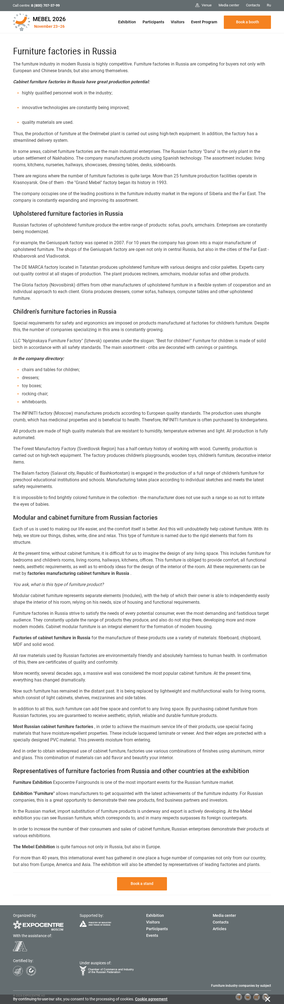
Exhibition (127, 22)
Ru (269, 5)
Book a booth (247, 22)
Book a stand (142, 883)
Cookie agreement (151, 999)
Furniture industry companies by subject (241, 986)
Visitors (177, 22)
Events (152, 935)
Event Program (204, 22)
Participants (153, 22)
